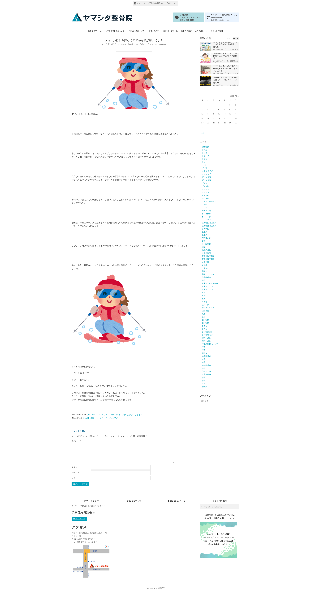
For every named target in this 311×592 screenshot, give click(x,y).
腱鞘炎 (204, 353)
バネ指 (204, 204)
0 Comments (161, 44)
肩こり (204, 326)
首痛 (203, 383)
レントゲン (206, 219)
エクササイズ (207, 171)
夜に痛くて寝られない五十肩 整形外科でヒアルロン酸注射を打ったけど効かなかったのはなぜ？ (226, 67)
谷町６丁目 (206, 371)
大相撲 (204, 265)
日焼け (204, 301)
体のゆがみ (206, 238)
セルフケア (206, 195)
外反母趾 (205, 262)
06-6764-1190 (216, 17)
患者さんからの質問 (210, 283)
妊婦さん (205, 268)
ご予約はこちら (171, 3)
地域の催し (206, 250)
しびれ (204, 165)
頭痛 (203, 377)
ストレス (205, 189)
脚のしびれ (206, 338)
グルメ (204, 183)
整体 (203, 298)
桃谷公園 (205, 304)
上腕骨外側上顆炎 (209, 225)
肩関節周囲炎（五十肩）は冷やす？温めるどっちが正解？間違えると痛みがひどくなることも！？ (225, 56)
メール (75, 472)
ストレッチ (206, 192)
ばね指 (204, 168)
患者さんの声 (207, 286)
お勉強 (204, 153)
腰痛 (203, 347)
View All (228, 38)
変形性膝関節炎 (208, 259)
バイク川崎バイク (209, 201)
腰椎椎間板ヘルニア (210, 344)
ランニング (206, 216)
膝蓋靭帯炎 (206, 365)
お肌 (203, 162)
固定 (203, 247)
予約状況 (143, 44)
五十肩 (204, 232)
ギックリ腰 (206, 177)
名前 (75, 467)
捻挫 (203, 292)
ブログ (204, 207)
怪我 (203, 280)
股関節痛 (205, 320)
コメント (76, 441)
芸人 (203, 368)
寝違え (204, 271)
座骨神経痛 (206, 277)
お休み (204, 150)
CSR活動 (205, 147)
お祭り (204, 159)
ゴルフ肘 (205, 186)
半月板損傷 (206, 244)
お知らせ (205, 156)
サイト (74, 478)
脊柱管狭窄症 (207, 335)
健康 (203, 241)
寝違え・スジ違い (209, 274)
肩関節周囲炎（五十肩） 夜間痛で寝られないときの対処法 (225, 44)
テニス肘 (205, 198)
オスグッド (206, 174)
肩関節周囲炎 (207, 332)
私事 (203, 313)
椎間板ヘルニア (208, 307)
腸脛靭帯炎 (206, 356)
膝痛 (203, 359)
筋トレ (204, 316)
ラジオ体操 (206, 213)
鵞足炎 (204, 386)
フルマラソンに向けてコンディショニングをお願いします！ (115, 414)
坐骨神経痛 (206, 253)
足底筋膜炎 (206, 374)
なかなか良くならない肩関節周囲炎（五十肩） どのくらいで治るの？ (225, 79)
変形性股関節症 (208, 256)
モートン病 (206, 210)
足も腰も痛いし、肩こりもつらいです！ (101, 418)
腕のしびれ (206, 341)
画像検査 (205, 310)
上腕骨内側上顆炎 (209, 222)
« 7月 (202, 133)
